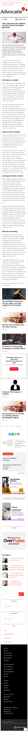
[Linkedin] (12, 434)
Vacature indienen (8, 701)
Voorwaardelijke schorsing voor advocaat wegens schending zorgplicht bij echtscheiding (12, 303)
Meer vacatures (21, 473)
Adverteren (6, 699)
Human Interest (8, 653)
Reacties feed (7, 638)
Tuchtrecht (18, 426)
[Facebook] (9, 434)
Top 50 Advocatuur (8, 667)
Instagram (6, 685)
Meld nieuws (7, 696)
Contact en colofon (7, 5)
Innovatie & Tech (8, 655)
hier (5, 283)
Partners (6, 676)
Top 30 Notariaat (8, 669)
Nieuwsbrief (5, 3)
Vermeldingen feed (9, 634)
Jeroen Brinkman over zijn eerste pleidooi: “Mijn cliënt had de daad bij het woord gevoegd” (17, 567)
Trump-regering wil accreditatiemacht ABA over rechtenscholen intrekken (15, 583)
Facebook (6, 680)
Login (5, 630)
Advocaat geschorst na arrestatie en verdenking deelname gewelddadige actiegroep (13, 416)
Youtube (6, 687)
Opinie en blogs (8, 658)
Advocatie (14, 10)
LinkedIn (6, 683)
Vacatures (6, 674)
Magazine (12, 3)
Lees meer (4, 308)
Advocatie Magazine (9, 671)
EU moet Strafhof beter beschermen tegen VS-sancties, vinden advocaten (16, 575)
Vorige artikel (10, 440)
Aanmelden (14, 369)
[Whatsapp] (15, 434)
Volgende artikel (18, 440)
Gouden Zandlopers (9, 664)
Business (6, 650)
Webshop (18, 3)
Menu (5, 19)
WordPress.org (7, 642)
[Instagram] (18, 434)
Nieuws (11, 426)
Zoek (22, 594)
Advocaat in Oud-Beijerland (10, 458)
